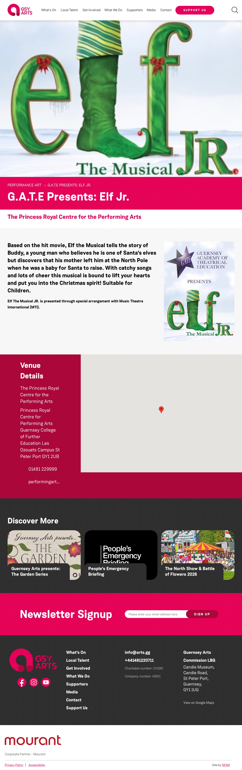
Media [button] (151, 10)
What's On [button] (48, 10)
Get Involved (92, 10)
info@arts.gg (137, 652)
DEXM (226, 765)
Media (72, 692)
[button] (199, 291)
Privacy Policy (14, 765)
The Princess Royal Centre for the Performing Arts (74, 217)
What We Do (78, 676)
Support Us (194, 10)
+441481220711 (139, 660)
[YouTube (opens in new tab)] (45, 682)
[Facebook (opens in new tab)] (21, 682)
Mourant (39, 754)
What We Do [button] (113, 10)
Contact (166, 10)
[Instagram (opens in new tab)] (33, 682)
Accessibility (37, 765)
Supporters (135, 10)
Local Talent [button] (69, 10)
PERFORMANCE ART (24, 185)
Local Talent (77, 660)
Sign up (202, 614)
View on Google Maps (198, 702)
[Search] (235, 10)
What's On (76, 652)
